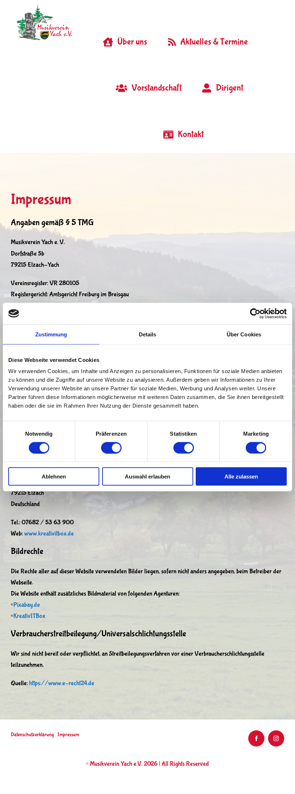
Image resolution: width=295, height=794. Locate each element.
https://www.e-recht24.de (61, 683)
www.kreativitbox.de (49, 533)
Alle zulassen (241, 476)
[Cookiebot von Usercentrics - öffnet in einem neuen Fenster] (255, 313)
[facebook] (256, 738)
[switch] (111, 447)
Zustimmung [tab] (51, 334)
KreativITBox (29, 616)
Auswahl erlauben (147, 476)
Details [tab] (147, 334)
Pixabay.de (26, 605)
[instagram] (276, 738)
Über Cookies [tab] (244, 334)
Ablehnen (54, 476)
